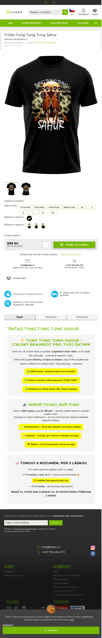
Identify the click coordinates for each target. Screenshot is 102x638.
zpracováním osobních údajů (25, 529)
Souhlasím (53, 630)
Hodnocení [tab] (82, 317)
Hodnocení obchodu (13, 575)
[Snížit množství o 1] (52, 246)
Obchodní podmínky (63, 591)
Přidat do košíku (77, 244)
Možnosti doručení (71, 254)
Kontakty (8, 572)
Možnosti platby (61, 579)
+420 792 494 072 (53, 552)
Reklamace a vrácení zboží (66, 587)
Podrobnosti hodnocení (46, 42)
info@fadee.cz (51, 547)
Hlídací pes (19, 278)
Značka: (15, 39)
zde (72, 619)
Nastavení (8, 625)
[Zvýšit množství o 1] (52, 243)
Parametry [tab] (51, 317)
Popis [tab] (20, 317)
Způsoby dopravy (62, 583)
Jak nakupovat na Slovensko (67, 575)
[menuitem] (11, 23)
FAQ (56, 572)
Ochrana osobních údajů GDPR (68, 595)
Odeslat (55, 523)
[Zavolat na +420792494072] (48, 2)
